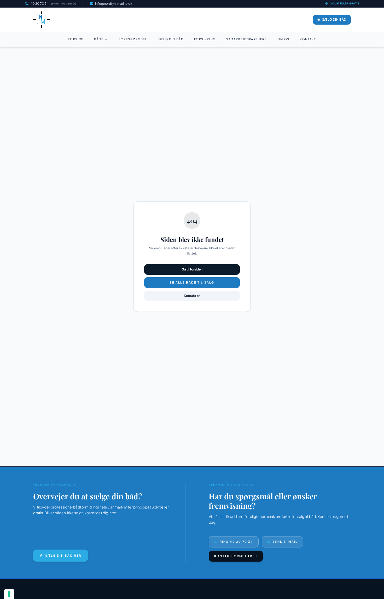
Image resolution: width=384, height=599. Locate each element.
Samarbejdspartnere (246, 39)
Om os (283, 39)
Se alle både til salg (192, 282)
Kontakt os (192, 296)
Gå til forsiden (192, 269)
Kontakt (308, 39)
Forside (76, 39)
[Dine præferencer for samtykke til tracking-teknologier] (9, 594)
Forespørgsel (133, 39)
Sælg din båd (171, 39)
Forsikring (205, 39)
